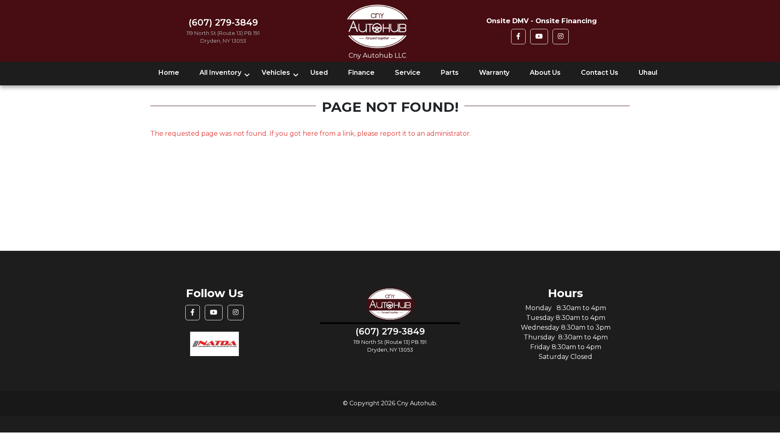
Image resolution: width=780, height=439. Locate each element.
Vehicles (276, 72)
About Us (545, 72)
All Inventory (220, 72)
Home (168, 72)
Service (407, 72)
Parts (450, 72)
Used (319, 72)
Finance (361, 72)
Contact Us (599, 72)
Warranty (494, 72)
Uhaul (648, 72)
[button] (518, 36)
